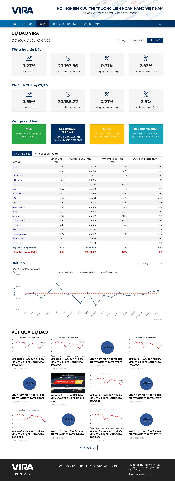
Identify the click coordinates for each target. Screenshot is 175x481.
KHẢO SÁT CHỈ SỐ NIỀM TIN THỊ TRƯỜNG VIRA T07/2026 (106, 360)
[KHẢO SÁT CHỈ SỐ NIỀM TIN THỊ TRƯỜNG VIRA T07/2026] (107, 346)
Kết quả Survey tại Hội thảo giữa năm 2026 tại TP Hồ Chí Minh (67, 398)
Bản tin (86, 24)
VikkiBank (17, 238)
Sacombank (18, 207)
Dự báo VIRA (25, 33)
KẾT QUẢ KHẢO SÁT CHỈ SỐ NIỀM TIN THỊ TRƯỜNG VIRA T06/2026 (145, 362)
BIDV (15, 171)
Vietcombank (19, 234)
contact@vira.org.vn (144, 474)
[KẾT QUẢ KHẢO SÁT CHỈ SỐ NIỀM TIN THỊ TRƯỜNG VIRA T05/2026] (107, 382)
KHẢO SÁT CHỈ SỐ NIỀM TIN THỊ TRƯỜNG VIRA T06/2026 (28, 396)
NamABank (18, 193)
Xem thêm (86, 447)
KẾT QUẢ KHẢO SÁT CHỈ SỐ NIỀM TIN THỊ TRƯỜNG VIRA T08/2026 (28, 362)
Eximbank (17, 175)
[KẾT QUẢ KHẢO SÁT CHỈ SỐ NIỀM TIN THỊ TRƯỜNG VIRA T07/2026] (68, 346)
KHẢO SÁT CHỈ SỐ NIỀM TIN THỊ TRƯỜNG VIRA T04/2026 (67, 433)
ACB (14, 166)
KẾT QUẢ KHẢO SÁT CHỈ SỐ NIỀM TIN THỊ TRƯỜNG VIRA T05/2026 (106, 398)
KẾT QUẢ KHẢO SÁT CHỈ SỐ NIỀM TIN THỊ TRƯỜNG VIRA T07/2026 (67, 362)
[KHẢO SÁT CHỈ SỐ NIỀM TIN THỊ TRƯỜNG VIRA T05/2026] (146, 382)
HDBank (17, 180)
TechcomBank (20, 220)
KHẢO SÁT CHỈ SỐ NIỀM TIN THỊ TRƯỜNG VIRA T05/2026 (145, 396)
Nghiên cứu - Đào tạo (65, 24)
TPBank (16, 225)
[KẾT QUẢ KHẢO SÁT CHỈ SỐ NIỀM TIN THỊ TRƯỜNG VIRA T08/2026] (29, 346)
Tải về (157, 40)
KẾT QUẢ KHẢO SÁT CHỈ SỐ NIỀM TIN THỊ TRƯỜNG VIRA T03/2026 (106, 434)
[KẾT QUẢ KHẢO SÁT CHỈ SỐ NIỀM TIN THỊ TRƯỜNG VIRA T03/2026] (107, 419)
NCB (14, 198)
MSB (15, 189)
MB (14, 184)
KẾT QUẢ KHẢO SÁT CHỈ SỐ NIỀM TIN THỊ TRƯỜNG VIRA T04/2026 (28, 434)
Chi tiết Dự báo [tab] (22, 154)
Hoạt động (27, 24)
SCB (14, 211)
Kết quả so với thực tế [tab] (47, 154)
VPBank (16, 243)
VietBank (17, 229)
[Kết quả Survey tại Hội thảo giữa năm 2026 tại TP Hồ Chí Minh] (68, 382)
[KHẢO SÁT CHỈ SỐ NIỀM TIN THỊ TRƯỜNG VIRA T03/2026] (146, 419)
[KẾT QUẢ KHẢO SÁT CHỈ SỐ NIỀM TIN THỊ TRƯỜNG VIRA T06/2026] (146, 346)
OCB (15, 202)
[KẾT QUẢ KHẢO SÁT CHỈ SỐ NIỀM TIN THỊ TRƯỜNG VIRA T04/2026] (29, 419)
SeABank (17, 216)
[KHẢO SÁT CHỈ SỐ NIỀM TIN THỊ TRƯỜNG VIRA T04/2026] (68, 419)
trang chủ (15, 23)
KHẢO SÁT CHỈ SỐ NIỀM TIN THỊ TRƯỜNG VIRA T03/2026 (145, 433)
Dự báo (43, 24)
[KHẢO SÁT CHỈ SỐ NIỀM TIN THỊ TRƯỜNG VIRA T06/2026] (29, 382)
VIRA (22, 10)
